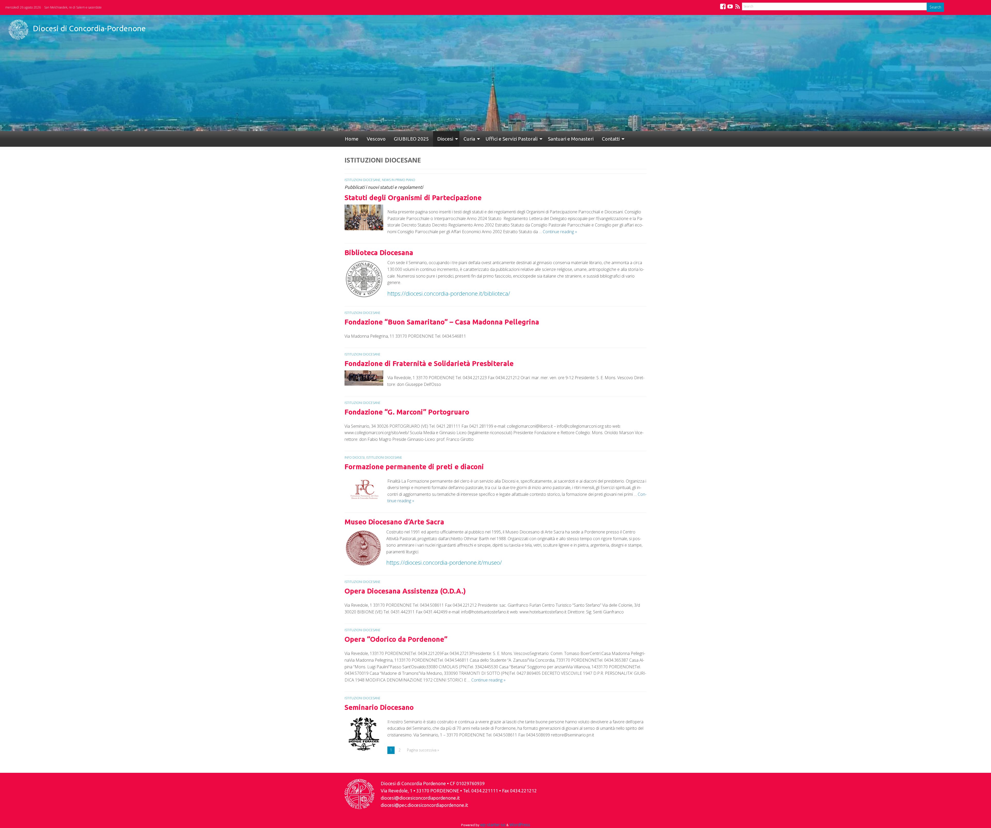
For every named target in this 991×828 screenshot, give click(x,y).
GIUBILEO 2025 (401, 139)
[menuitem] (349, 139)
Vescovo (370, 139)
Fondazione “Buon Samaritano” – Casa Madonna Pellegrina (442, 322)
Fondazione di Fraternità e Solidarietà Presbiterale (429, 363)
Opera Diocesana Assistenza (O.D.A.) (405, 591)
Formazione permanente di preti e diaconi (414, 466)
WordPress (519, 824)
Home (349, 139)
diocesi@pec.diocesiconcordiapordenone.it (424, 805)
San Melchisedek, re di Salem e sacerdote (73, 7)
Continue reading (560, 231)
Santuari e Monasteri (550, 139)
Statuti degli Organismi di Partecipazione (413, 197)
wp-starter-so (493, 824)
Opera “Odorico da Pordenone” (396, 639)
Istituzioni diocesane (362, 180)
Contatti (586, 139)
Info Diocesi (355, 457)
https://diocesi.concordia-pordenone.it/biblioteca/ (448, 293)
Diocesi (431, 139)
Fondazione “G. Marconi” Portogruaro (407, 412)
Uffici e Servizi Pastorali (493, 139)
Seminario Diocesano (379, 707)
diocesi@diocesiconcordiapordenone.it (420, 797)
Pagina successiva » (423, 750)
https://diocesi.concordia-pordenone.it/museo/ (445, 562)
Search (935, 7)
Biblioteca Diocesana (379, 252)
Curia (453, 139)
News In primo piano (398, 180)
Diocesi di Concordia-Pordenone (89, 28)
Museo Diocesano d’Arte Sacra (394, 522)
